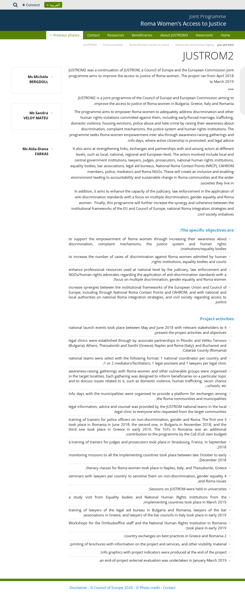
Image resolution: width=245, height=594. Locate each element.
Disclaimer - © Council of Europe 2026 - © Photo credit (115, 587)
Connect (33, 4)
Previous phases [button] (66, 35)
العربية (54, 4)
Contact (93, 35)
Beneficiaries (142, 35)
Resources (115, 35)
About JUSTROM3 (174, 35)
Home (225, 35)
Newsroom (204, 35)
